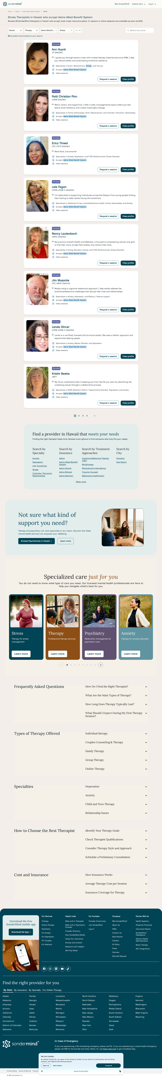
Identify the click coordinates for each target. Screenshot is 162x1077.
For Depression (48, 937)
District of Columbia (12, 1025)
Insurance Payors (143, 929)
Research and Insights (74, 947)
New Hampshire (89, 1009)
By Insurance (20, 990)
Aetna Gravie (65, 468)
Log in (151, 4)
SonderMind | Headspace (141, 934)
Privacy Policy (12, 1071)
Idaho (32, 1013)
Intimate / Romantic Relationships (42, 474)
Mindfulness (87, 464)
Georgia (33, 1000)
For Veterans (47, 944)
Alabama (7, 1000)
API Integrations (143, 949)
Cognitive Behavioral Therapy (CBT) (95, 459)
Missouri (60, 1021)
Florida (32, 996)
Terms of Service (25, 1071)
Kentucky (33, 1029)
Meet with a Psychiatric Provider (75, 926)
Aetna (62, 458)
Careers (115, 941)
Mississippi (61, 1025)
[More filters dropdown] (78, 30)
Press (114, 948)
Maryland (60, 1004)
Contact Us (117, 933)
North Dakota (88, 1000)
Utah (111, 1029)
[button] (36, 541)
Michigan (60, 1013)
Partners (115, 952)
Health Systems (142, 921)
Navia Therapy (142, 945)
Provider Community (97, 921)
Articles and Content (73, 943)
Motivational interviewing (94, 468)
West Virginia (141, 1013)
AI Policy (115, 944)
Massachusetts (63, 1000)
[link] (81, 62)
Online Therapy (48, 925)
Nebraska (86, 1004)
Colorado (7, 1017)
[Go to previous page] (67, 416)
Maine (59, 1009)
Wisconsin (140, 1009)
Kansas (32, 1025)
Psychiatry (46, 929)
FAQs (114, 929)
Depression (38, 462)
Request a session (108, 79)
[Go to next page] (94, 416)
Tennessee (114, 1021)
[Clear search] (56, 30)
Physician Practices (144, 925)
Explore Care (137, 4)
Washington (141, 1004)
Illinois (32, 1017)
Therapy (45, 921)
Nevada (85, 1021)
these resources (109, 1049)
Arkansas (7, 1004)
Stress (35, 469)
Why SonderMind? (122, 4)
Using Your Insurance (74, 939)
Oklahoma (113, 996)
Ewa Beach (121, 462)
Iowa (31, 1009)
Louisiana (60, 996)
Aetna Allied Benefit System (68, 463)
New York (86, 1025)
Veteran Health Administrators (142, 940)
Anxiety (36, 458)
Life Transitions (40, 466)
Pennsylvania (115, 1004)
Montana (60, 1029)
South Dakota (115, 1017)
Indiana (33, 1021)
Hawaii (32, 1004)
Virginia (139, 996)
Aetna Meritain (66, 476)
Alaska (6, 996)
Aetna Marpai (65, 472)
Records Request (119, 956)
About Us (116, 925)
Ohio (84, 1029)
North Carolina (89, 996)
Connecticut (8, 1021)
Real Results (117, 937)
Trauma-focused (90, 472)
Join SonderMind (95, 925)
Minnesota (61, 1017)
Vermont (139, 1000)
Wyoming (139, 1017)
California (7, 1013)
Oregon (112, 1000)
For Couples (46, 941)
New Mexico (88, 1017)
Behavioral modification (93, 476)
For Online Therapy (52, 990)
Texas (111, 1025)
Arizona (6, 1009)
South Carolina (116, 1013)
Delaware (7, 1029)
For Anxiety (46, 933)
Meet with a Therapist (74, 921)
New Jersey (87, 1013)
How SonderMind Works (75, 935)
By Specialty (35, 990)
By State (8, 990)
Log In (91, 929)
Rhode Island (115, 1009)
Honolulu (120, 458)
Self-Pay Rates (71, 950)
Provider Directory (72, 931)
